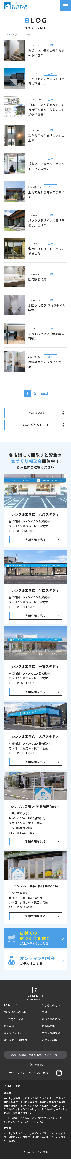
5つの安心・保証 (13, 1019)
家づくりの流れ (51, 1019)
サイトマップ (17, 1073)
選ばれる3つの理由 (15, 1012)
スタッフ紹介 (50, 1040)
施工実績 (9, 1026)
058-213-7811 (25, 531)
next (44, 393)
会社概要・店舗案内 (15, 1040)
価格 (44, 1012)
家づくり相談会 (51, 1033)
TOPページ (10, 1005)
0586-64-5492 (25, 683)
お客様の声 (48, 1026)
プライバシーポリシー (41, 1073)
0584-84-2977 (25, 753)
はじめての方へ (51, 1005)
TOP (6, 34)
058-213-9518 (25, 607)
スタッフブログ (18, 34)
